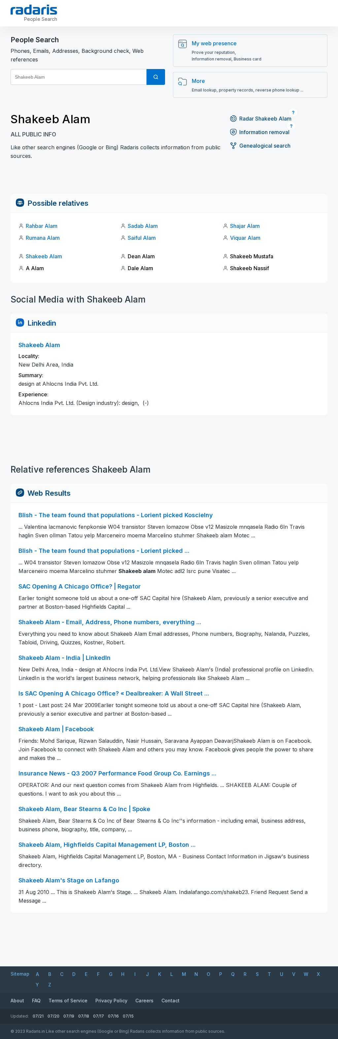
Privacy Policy (111, 1000)
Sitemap (20, 974)
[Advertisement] (169, 179)
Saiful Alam (142, 237)
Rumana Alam (43, 237)
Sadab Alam (143, 226)
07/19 (68, 1016)
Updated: (20, 1016)
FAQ (36, 1000)
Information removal (264, 132)
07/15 (128, 1016)
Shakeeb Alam (44, 256)
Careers (144, 1000)
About (17, 1000)
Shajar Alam (245, 226)
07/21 (38, 1016)
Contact (170, 1000)
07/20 (53, 1016)
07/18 (83, 1016)
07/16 (113, 1016)
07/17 (98, 1016)
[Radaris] (34, 10)
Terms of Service (68, 1000)
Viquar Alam (245, 237)
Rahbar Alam (41, 226)
